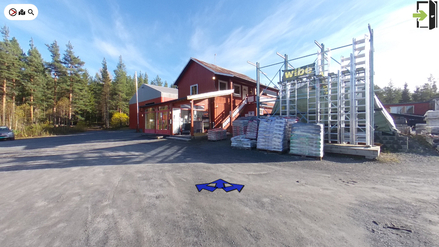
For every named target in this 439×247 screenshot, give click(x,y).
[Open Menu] (13, 12)
